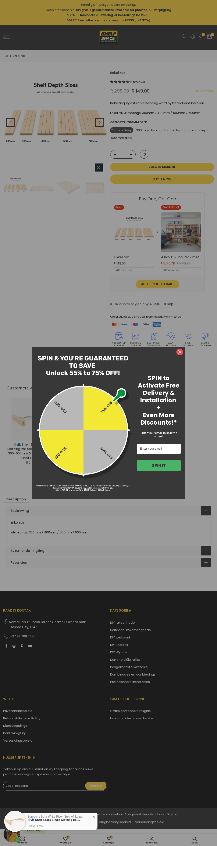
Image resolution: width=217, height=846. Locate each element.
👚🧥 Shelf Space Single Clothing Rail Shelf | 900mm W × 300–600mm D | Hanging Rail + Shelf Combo (54, 819)
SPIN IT (159, 465)
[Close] (180, 352)
